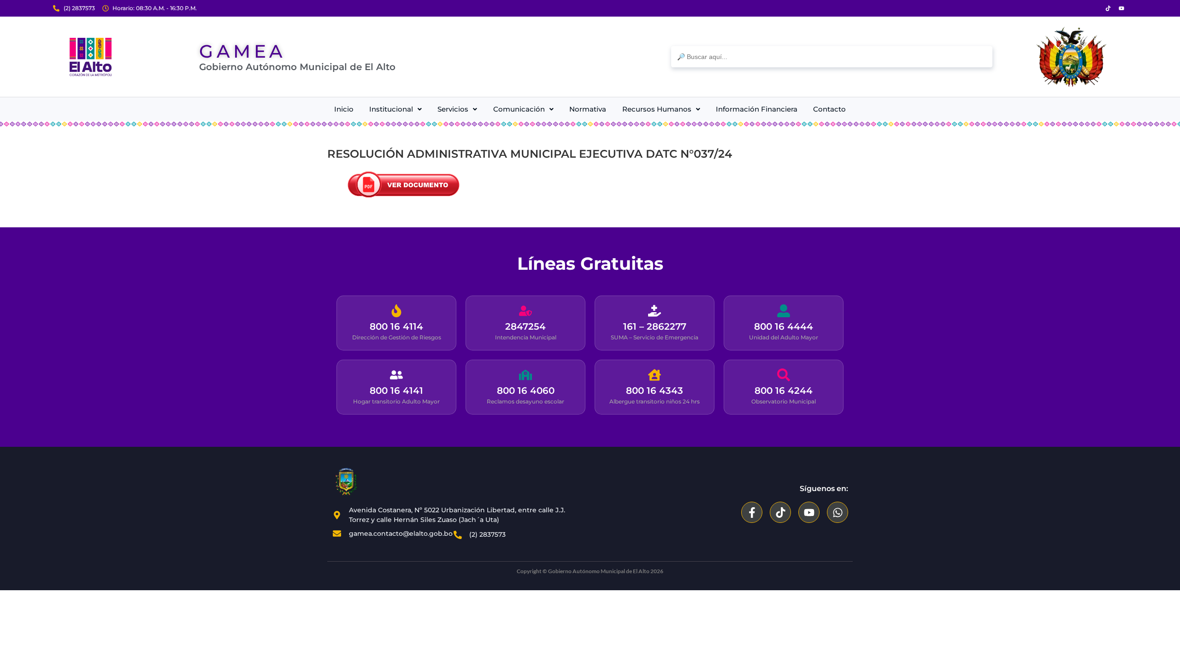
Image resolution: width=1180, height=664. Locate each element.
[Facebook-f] (751, 512)
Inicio (344, 109)
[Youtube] (1121, 8)
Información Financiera (756, 109)
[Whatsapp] (837, 512)
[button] (395, 109)
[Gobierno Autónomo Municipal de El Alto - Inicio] (91, 57)
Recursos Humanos (656, 109)
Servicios (452, 109)
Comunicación (519, 109)
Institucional (391, 109)
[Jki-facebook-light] (1094, 8)
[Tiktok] (1108, 8)
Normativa (587, 109)
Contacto (829, 109)
